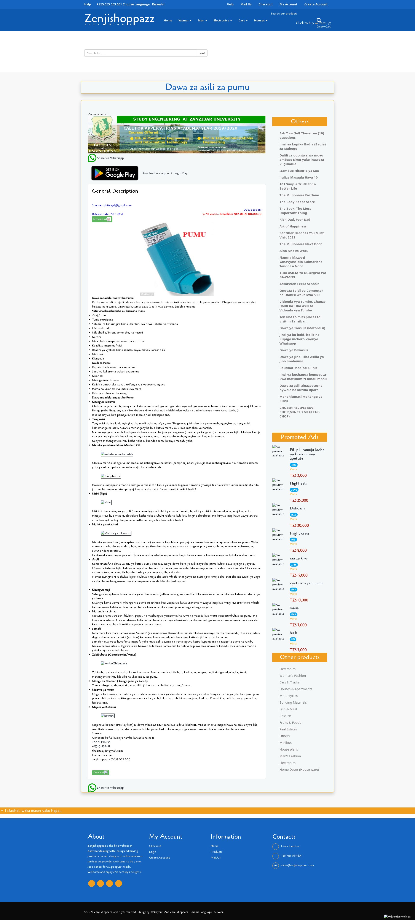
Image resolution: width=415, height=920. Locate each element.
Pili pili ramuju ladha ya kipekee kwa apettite (307, 454)
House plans (288, 749)
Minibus (285, 742)
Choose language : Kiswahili (144, 4)
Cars (242, 20)
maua (294, 608)
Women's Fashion (292, 675)
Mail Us (246, 4)
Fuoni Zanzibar (290, 846)
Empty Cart (324, 26)
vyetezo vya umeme (306, 583)
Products (216, 852)
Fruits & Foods (290, 722)
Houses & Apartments (295, 689)
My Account (288, 4)
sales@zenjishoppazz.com (297, 865)
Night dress (299, 533)
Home (168, 20)
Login (152, 852)
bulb (293, 633)
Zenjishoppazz (119, 18)
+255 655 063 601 (291, 856)
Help (230, 4)
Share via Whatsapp (110, 158)
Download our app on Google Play (165, 173)
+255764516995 (101, 742)
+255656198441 (101, 746)
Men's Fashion (290, 756)
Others (284, 736)
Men (201, 20)
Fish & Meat (288, 709)
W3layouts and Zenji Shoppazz (169, 912)
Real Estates (288, 729)
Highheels (298, 483)
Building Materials (293, 702)
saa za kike (298, 558)
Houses (259, 20)
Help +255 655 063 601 (103, 4)
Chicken (285, 716)
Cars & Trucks (289, 682)
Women (184, 20)
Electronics (222, 20)
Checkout (266, 4)
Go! (202, 53)
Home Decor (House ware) (299, 769)
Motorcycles (288, 695)
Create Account (316, 4)
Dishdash (297, 508)
